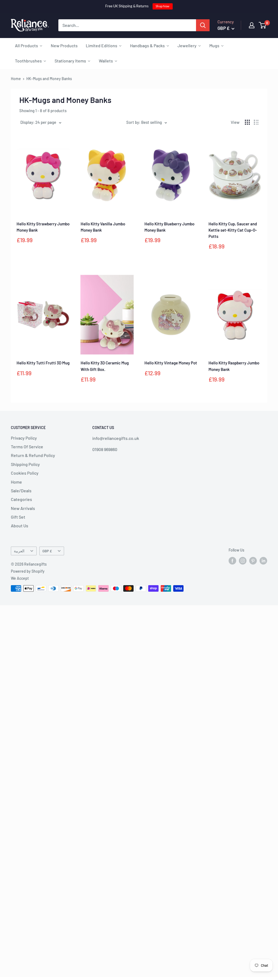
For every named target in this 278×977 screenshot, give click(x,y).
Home (16, 78)
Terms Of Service (27, 446)
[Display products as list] (256, 122)
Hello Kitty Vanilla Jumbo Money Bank (103, 226)
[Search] (203, 25)
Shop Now (162, 6)
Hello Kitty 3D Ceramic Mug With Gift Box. (105, 365)
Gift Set (18, 516)
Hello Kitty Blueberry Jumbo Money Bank (169, 226)
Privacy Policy (24, 437)
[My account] (251, 25)
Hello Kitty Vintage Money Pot (170, 362)
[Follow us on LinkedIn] (263, 560)
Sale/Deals (21, 490)
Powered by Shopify (28, 571)
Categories (21, 499)
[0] (262, 25)
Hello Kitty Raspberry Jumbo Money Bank (233, 365)
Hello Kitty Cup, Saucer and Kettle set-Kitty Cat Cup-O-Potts (232, 230)
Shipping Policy (25, 464)
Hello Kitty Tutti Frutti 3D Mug (43, 362)
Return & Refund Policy (33, 455)
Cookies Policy (25, 472)
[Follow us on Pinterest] (253, 560)
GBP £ (47, 551)
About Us (19, 525)
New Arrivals (23, 508)
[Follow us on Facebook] (232, 560)
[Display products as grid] (247, 122)
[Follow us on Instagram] (243, 560)
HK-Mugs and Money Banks (49, 78)
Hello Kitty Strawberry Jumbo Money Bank (43, 226)
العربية (19, 551)
